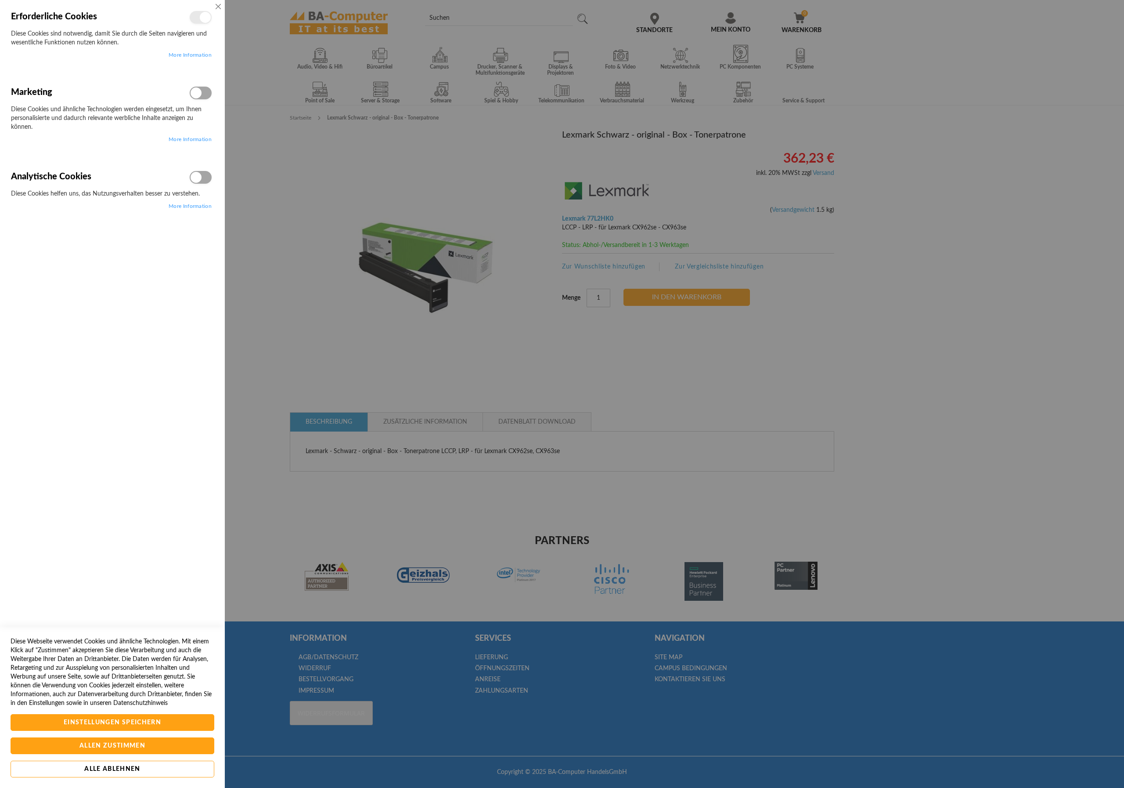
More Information (190, 55)
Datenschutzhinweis (140, 703)
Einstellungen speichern (112, 722)
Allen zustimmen (112, 746)
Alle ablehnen (112, 769)
